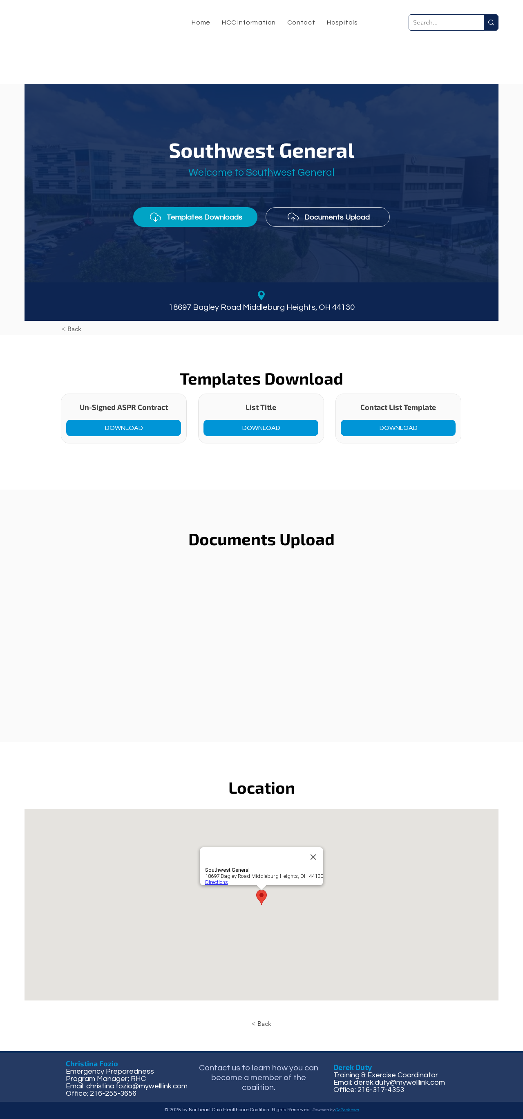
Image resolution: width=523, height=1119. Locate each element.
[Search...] (491, 22)
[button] (249, 22)
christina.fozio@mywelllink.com (137, 1086)
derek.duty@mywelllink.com (399, 1082)
